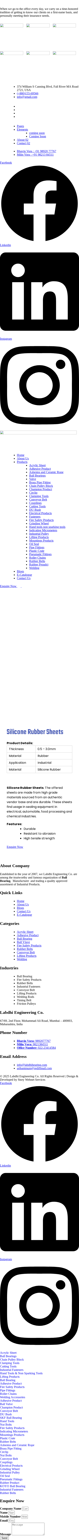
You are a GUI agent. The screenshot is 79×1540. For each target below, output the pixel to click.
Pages (20, 126)
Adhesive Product (40, 468)
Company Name (11, 1508)
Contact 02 (23, 143)
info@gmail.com (27, 96)
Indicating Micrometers (43, 530)
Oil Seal (34, 544)
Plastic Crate (36, 550)
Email (4, 1520)
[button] (8, 1352)
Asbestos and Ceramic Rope (46, 472)
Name (4, 1512)
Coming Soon (37, 136)
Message (6, 1534)
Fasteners (34, 516)
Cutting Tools (37, 506)
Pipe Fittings (36, 547)
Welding (34, 568)
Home (20, 455)
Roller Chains (37, 557)
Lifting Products (39, 537)
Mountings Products (41, 540)
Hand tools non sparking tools (47, 526)
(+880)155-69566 (27, 93)
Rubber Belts (37, 561)
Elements (22, 129)
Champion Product (40, 489)
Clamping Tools (39, 496)
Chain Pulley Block (41, 485)
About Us (23, 458)
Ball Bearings (37, 475)
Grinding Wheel (39, 523)
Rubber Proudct (38, 564)
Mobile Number (10, 1516)
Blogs (20, 571)
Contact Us (23, 578)
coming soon (37, 133)
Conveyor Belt (38, 499)
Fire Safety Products (41, 520)
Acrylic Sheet (37, 465)
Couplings (35, 503)
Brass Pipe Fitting (40, 482)
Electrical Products (40, 513)
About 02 (22, 139)
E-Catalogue (24, 574)
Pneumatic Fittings (40, 554)
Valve (32, 479)
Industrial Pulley (39, 533)
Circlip (33, 492)
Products (22, 461)
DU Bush (35, 509)
